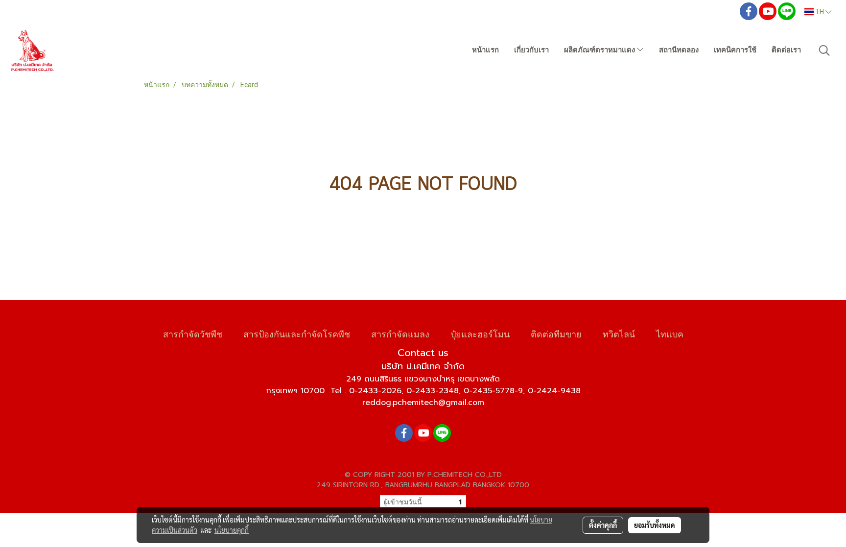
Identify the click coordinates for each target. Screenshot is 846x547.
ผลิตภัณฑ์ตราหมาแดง (600, 50)
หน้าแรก (485, 50)
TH (819, 12)
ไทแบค (669, 333)
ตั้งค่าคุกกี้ (603, 525)
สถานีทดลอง (679, 50)
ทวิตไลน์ (619, 333)
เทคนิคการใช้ (735, 50)
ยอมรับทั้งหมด (654, 525)
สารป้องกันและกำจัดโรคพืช (296, 333)
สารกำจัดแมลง (400, 333)
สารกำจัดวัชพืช (192, 333)
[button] (824, 50)
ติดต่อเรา (786, 50)
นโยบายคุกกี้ (231, 529)
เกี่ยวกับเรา (531, 50)
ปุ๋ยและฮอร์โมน (480, 333)
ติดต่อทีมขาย (556, 333)
